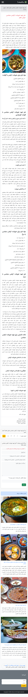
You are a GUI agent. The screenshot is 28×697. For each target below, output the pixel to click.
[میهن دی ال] (22, 2)
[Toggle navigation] (3, 2)
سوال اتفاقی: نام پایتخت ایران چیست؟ (17, 478)
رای (4, 436)
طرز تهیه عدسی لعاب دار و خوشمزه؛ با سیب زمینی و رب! (15, 644)
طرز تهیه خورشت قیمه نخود (20, 605)
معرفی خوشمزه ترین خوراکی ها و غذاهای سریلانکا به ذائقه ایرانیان (15, 563)
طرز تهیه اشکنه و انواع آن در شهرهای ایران (18, 524)
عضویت (23, 685)
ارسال (24, 485)
